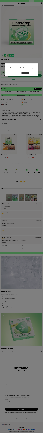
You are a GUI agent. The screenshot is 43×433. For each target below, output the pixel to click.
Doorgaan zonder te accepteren (33, 64)
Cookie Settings (17, 72)
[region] (21, 69)
